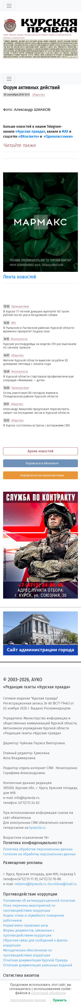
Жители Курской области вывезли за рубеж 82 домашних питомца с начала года (35, 362)
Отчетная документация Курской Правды (35, 960)
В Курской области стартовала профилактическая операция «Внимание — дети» (38, 378)
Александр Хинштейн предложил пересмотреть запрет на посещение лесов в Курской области (36, 410)
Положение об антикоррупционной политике (39, 901)
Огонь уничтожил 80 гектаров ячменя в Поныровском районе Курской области (30, 394)
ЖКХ (13, 322)
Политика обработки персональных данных (37, 849)
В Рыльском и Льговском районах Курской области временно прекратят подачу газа (38, 329)
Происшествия (20, 306)
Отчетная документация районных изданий (37, 965)
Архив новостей (40, 451)
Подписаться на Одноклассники (41, 475)
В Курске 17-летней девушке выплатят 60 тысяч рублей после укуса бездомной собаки (36, 313)
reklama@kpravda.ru (30, 884)
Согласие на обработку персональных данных (39, 854)
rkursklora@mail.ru (62, 884)
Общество (38, 94)
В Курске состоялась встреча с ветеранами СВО (36, 425)
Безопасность (19, 339)
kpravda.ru (37, 828)
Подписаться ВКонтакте (42, 463)
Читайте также (19, 145)
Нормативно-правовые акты (25, 925)
